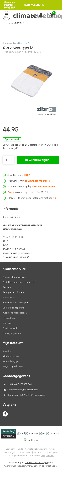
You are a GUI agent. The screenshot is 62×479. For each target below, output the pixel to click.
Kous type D (24, 43)
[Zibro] (46, 111)
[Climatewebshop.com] (9, 5)
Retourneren (9, 297)
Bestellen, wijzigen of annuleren (19, 282)
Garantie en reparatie (13, 308)
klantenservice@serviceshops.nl (23, 390)
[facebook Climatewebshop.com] (5, 413)
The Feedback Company (37, 462)
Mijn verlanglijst (11, 361)
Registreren (8, 351)
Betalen (7, 287)
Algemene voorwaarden (15, 313)
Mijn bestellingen (11, 356)
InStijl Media (47, 456)
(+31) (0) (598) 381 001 (19, 384)
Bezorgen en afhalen (13, 292)
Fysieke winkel (10, 328)
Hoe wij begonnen (12, 333)
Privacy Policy (9, 318)
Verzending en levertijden (16, 303)
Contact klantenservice (14, 277)
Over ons (7, 323)
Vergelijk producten (13, 366)
